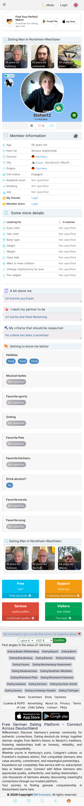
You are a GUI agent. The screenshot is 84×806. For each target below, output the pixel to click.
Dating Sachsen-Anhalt (63, 683)
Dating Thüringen (69, 690)
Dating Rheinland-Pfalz (24, 677)
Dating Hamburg (65, 657)
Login (63, 5)
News (21, 697)
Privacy (65, 703)
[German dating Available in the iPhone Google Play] (55, 713)
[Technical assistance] (68, 801)
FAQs (63, 707)
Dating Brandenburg (21, 657)
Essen (39, 162)
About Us (51, 703)
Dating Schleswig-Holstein (40, 690)
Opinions (60, 697)
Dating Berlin (69, 651)
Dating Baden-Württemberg (23, 651)
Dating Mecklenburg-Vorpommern (52, 664)
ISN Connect (42, 794)
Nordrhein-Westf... (58, 162)
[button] (4, 4)
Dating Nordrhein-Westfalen (56, 670)
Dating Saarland (16, 683)
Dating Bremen (44, 657)
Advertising (35, 703)
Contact (52, 707)
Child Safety (36, 707)
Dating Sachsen (38, 683)
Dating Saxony (13, 690)
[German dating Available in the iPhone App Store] (28, 713)
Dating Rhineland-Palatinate (57, 677)
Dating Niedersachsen (24, 670)
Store (48, 697)
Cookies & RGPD (14, 703)
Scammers (35, 697)
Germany (41, 156)
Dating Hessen (21, 664)
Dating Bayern (50, 651)
